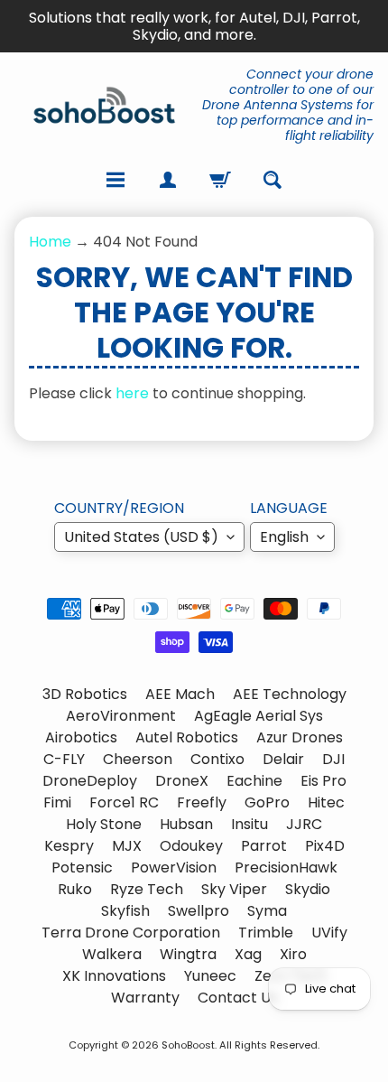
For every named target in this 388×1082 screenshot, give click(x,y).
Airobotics (81, 737)
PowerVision (174, 867)
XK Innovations (114, 975)
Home (50, 241)
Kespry (69, 845)
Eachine (254, 780)
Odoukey (191, 845)
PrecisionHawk (286, 867)
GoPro (267, 802)
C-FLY (64, 759)
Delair (283, 759)
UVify (329, 932)
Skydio (307, 889)
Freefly (201, 802)
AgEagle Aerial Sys (258, 715)
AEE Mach (180, 694)
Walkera (112, 954)
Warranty (145, 997)
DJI (333, 759)
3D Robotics (84, 694)
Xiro (293, 954)
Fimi (57, 802)
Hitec (326, 802)
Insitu (249, 824)
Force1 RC (124, 802)
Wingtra (188, 954)
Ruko (75, 889)
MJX (127, 845)
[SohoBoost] (104, 104)
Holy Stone (104, 824)
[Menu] (115, 179)
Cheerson (137, 759)
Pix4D (325, 845)
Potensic (82, 867)
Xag (248, 954)
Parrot (264, 845)
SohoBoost (188, 1045)
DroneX (181, 780)
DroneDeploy (89, 780)
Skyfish (125, 910)
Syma (267, 910)
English (284, 537)
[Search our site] (272, 179)
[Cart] (220, 179)
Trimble (265, 932)
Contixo (217, 759)
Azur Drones (299, 737)
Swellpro (198, 910)
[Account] (167, 179)
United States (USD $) (141, 537)
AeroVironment (121, 715)
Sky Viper (234, 889)
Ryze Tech (146, 889)
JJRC (304, 824)
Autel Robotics (186, 737)
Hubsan (186, 824)
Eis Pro (323, 780)
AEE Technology (289, 694)
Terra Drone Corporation (131, 932)
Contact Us (238, 997)
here (132, 393)
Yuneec (210, 975)
